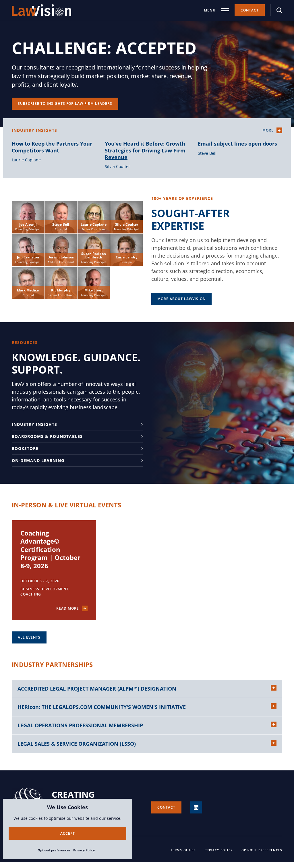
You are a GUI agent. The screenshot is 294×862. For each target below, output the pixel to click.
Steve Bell (207, 153)
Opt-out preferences (54, 850)
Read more (67, 608)
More (268, 130)
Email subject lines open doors (237, 143)
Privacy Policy (84, 850)
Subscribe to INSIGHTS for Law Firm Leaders (65, 103)
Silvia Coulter (117, 166)
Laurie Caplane (26, 160)
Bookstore (25, 448)
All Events (29, 637)
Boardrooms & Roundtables (47, 436)
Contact (250, 10)
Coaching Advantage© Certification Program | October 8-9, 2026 (50, 549)
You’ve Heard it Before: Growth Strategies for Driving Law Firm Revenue (145, 150)
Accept (67, 833)
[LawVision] (41, 10)
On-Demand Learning (38, 460)
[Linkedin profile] (196, 807)
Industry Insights (34, 424)
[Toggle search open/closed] (279, 10)
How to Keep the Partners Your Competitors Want (52, 147)
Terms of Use (183, 850)
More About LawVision (181, 298)
